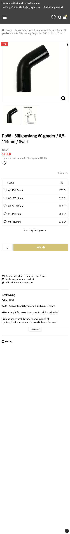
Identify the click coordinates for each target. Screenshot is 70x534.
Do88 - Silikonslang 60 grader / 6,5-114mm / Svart (37, 33)
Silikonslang (40, 30)
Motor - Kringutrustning (18, 30)
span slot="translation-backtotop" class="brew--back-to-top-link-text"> (67, 531)
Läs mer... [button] (63, 173)
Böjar (51, 30)
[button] (53, 17)
